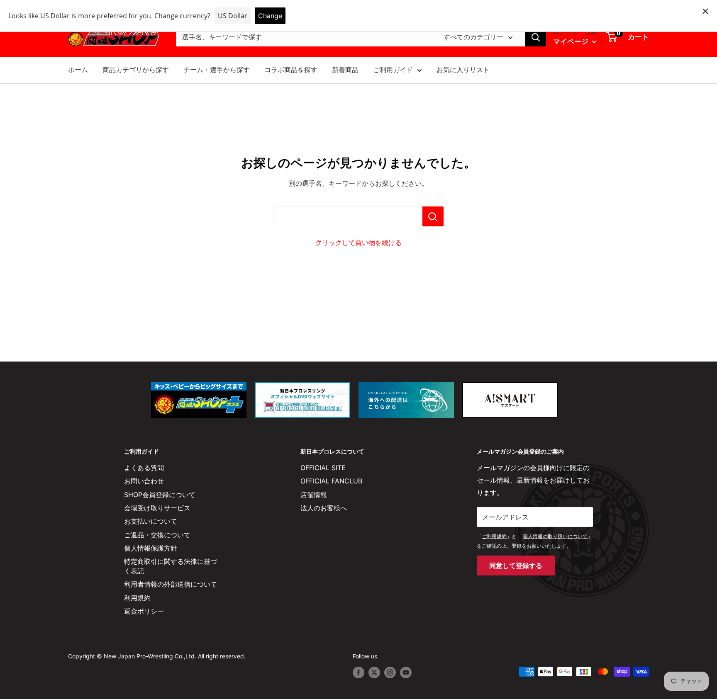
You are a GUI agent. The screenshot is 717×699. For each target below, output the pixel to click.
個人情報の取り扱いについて (555, 536)
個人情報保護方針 (150, 548)
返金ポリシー (144, 611)
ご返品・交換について (157, 535)
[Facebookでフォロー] (358, 672)
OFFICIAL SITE (323, 468)
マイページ (571, 41)
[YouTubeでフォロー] (406, 672)
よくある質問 (144, 468)
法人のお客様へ (323, 508)
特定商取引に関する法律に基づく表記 (170, 566)
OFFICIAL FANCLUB (331, 481)
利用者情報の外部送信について (170, 584)
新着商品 (345, 70)
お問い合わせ (144, 481)
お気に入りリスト (463, 70)
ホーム (78, 70)
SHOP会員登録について (159, 494)
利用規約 (137, 598)
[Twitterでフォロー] (374, 672)
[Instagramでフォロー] (390, 672)
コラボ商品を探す (290, 70)
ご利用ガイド (393, 70)
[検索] (535, 37)
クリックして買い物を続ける (358, 242)
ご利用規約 (494, 536)
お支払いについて (150, 521)
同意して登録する (515, 565)
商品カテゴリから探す (135, 70)
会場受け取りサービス (157, 508)
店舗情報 (313, 494)
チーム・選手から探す (216, 70)
